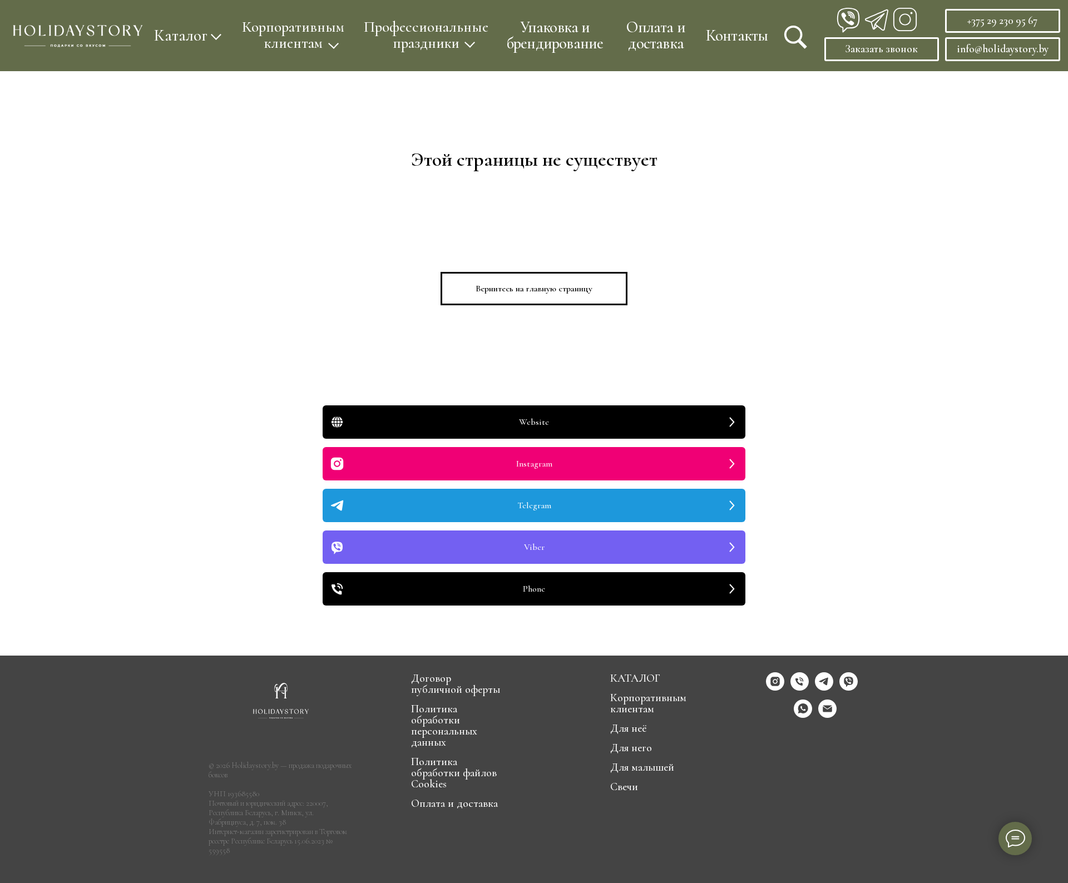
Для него (631, 747)
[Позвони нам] (799, 687)
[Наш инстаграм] (775, 687)
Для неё (628, 728)
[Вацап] (803, 715)
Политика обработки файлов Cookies (454, 773)
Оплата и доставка (655, 35)
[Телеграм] (824, 687)
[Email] (827, 715)
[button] (293, 35)
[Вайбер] (848, 687)
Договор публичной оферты (455, 684)
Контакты (737, 35)
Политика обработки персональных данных (444, 725)
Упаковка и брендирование (555, 35)
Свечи (624, 786)
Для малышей (642, 767)
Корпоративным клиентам (648, 703)
